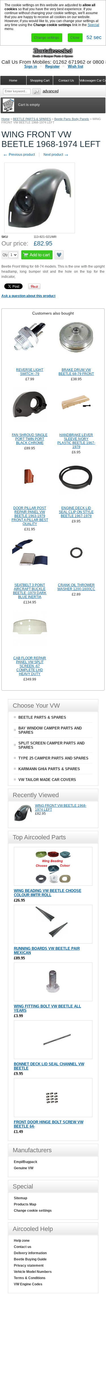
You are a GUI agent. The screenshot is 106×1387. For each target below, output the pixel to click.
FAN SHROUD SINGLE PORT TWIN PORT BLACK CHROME (29, 439)
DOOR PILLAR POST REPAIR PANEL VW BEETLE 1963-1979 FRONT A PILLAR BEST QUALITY (30, 516)
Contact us (22, 1247)
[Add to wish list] (59, 255)
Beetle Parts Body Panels (71, 119)
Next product (56, 155)
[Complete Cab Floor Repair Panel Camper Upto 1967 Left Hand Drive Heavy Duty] (29, 632)
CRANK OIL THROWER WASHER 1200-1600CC (76, 587)
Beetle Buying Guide (30, 1259)
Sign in (30, 66)
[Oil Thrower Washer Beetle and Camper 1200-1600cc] (76, 559)
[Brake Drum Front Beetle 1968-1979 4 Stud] (76, 344)
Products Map (25, 1204)
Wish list (75, 66)
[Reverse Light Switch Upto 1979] (29, 344)
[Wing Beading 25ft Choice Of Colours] (53, 883)
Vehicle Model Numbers (33, 1272)
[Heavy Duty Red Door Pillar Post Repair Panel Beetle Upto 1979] (29, 482)
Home (5, 119)
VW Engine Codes (28, 1284)
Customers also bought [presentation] (53, 313)
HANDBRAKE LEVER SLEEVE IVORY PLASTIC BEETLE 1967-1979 (76, 441)
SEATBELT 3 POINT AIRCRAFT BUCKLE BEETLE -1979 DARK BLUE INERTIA (29, 591)
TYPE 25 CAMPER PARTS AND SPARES (53, 758)
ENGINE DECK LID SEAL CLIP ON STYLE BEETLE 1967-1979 (76, 512)
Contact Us (66, 80)
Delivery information (30, 1253)
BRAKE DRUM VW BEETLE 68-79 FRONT (76, 372)
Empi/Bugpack (25, 1162)
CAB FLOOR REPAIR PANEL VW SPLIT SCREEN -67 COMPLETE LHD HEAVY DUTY (29, 666)
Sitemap (20, 1198)
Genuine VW (23, 1168)
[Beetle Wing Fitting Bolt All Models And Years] (53, 998)
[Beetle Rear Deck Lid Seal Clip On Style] (76, 482)
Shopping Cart (39, 80)
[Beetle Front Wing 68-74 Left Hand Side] (23, 821)
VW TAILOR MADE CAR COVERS (47, 780)
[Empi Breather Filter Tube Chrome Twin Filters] (76, 409)
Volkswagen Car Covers (92, 80)
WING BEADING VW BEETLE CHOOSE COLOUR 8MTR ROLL (47, 893)
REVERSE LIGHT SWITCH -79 (29, 372)
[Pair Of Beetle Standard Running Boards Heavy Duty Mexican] (53, 940)
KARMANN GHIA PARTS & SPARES (49, 769)
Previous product (19, 155)
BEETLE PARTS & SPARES (32, 119)
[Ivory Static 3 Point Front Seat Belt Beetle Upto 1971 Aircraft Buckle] (29, 559)
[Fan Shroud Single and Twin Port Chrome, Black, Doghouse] (29, 409)
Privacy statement (29, 1265)
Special (93, 25)
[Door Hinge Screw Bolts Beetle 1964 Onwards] (53, 1114)
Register (52, 66)
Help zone (22, 1241)
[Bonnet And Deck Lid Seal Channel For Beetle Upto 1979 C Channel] (53, 1056)
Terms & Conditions (30, 1278)
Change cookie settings (33, 1211)
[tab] (53, 313)
